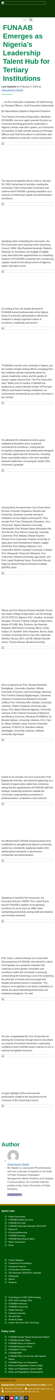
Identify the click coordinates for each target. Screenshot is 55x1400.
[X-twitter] (7, 1398)
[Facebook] (2, 1398)
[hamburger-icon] (25, 19)
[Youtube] (12, 1398)
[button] (17, 12)
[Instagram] (26, 1398)
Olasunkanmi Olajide (12, 90)
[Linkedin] (17, 1398)
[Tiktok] (21, 1398)
